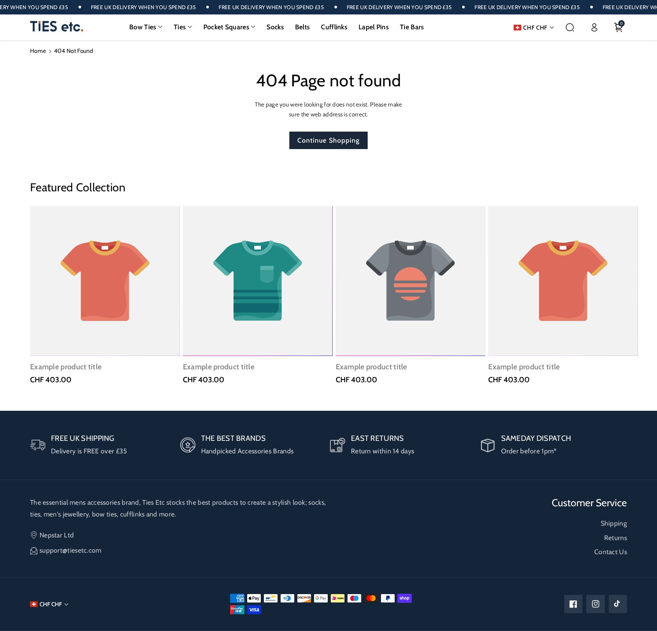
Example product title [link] (66, 366)
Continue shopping (328, 140)
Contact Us (610, 552)
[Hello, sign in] (594, 27)
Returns (615, 538)
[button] (145, 27)
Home (38, 50)
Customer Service (589, 503)
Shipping (614, 523)
